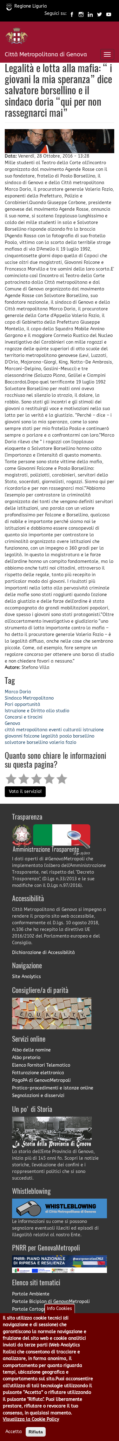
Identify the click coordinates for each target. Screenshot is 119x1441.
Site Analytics (26, 976)
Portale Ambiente (31, 1294)
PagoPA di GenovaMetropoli (41, 1080)
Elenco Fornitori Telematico (41, 1065)
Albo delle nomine (31, 1050)
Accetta (13, 1431)
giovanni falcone (22, 736)
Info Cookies (59, 1308)
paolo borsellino (76, 736)
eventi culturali (65, 730)
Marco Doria (18, 692)
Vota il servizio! (25, 791)
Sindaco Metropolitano (29, 698)
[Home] (16, 37)
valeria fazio (62, 742)
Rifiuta (36, 1431)
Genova (12, 723)
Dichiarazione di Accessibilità (43, 952)
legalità (49, 736)
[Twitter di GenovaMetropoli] (99, 13)
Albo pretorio (26, 1057)
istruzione (93, 730)
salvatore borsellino (26, 742)
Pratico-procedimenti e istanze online (52, 1088)
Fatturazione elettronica (38, 1073)
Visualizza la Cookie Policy (31, 1419)
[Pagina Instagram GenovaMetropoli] (81, 13)
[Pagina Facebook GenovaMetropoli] (72, 13)
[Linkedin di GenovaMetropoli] (90, 13)
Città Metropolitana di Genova (46, 54)
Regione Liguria (30, 6)
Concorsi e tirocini (24, 717)
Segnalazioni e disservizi (38, 1095)
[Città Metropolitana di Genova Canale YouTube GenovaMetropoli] (109, 13)
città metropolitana (26, 730)
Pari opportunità (22, 704)
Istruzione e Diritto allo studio (37, 711)
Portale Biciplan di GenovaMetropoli (51, 1301)
